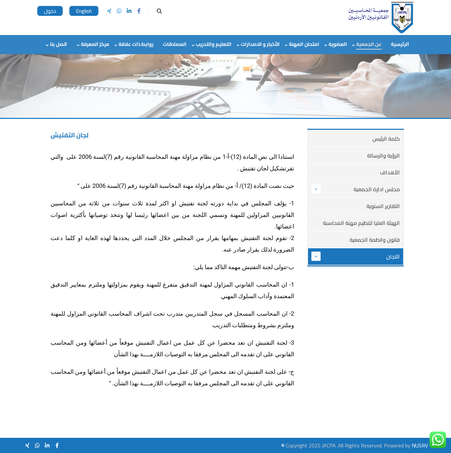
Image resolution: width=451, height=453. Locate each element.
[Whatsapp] (119, 11)
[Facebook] (139, 11)
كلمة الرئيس (386, 139)
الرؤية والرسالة (383, 155)
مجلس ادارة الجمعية (377, 189)
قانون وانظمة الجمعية (375, 240)
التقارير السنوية (383, 206)
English (84, 11)
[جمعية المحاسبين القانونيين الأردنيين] (381, 17)
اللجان (393, 256)
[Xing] (109, 11)
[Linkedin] (129, 11)
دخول (50, 11)
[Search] (159, 11)
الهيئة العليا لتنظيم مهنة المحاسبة (361, 223)
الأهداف (390, 172)
